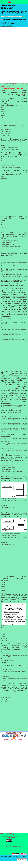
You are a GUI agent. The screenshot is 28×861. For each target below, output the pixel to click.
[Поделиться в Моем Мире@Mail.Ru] (14, 735)
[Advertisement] (14, 41)
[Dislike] (22, 94)
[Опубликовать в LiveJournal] (19, 735)
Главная (4, 2)
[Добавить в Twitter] (8, 735)
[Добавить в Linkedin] (5, 735)
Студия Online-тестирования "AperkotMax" (13, 850)
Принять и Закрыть (22, 859)
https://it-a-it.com (9, 838)
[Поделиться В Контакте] (11, 735)
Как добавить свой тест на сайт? (13, 846)
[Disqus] (14, 758)
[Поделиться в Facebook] (3, 735)
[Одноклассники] (14, 738)
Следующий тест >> (20, 739)
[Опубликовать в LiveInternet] (22, 735)
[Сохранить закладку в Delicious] (25, 735)
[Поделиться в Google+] (16, 735)
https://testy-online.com (8, 6)
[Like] (17, 94)
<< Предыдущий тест (7, 739)
